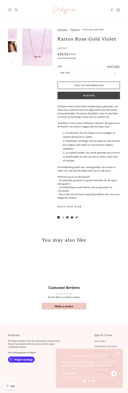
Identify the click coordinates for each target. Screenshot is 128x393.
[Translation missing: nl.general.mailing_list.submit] (114, 373)
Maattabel (100, 341)
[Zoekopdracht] (16, 10)
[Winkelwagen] (118, 10)
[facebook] (84, 381)
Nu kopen (88, 95)
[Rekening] (112, 10)
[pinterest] (94, 381)
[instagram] (89, 381)
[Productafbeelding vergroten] (37, 47)
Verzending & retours (105, 346)
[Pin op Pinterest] (67, 217)
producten (75, 29)
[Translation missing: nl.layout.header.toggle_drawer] (10, 10)
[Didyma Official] (64, 9)
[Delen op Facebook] (58, 217)
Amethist (62, 48)
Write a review (63, 306)
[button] (76, 217)
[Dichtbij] (119, 352)
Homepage (62, 29)
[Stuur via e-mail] (72, 217)
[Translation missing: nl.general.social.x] (63, 217)
